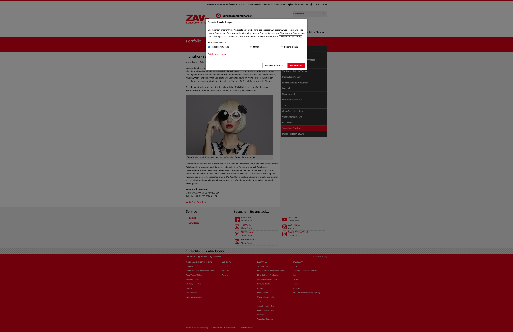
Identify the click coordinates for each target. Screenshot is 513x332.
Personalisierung (291, 47)
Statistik (256, 47)
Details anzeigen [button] (215, 54)
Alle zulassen (296, 65)
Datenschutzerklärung (291, 37)
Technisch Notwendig (220, 47)
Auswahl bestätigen (274, 65)
